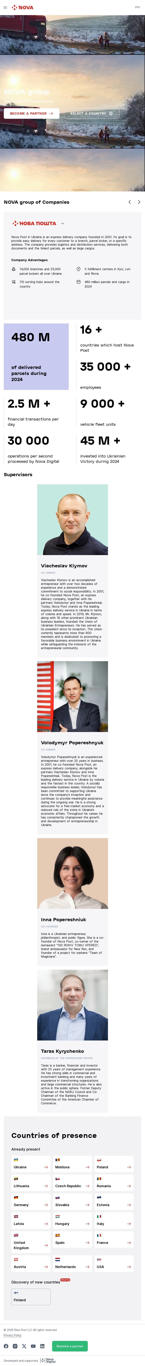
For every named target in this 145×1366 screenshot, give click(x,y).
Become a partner (70, 1346)
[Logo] (23, 8)
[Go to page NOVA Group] (72, 266)
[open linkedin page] (42, 1346)
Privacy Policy (13, 1335)
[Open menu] (5, 7)
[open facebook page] (6, 1346)
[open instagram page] (15, 1346)
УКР (137, 12)
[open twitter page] (24, 1346)
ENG (137, 7)
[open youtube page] (33, 1346)
